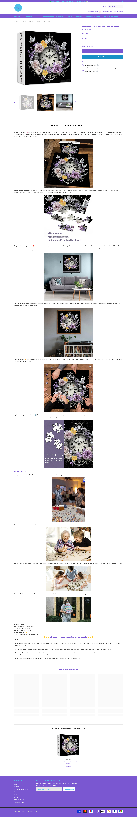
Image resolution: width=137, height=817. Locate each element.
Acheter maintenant (102, 56)
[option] (45, 56)
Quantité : (85, 39)
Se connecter (107, 11)
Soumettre (69, 789)
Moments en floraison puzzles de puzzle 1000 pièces (68, 763)
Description (55, 125)
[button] (14, 102)
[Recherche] (115, 6)
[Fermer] (135, 805)
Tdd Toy (68, 759)
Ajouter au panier (102, 51)
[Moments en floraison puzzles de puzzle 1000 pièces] (68, 744)
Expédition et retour (73, 125)
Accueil (16, 21)
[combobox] (114, 6)
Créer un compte (118, 11)
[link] (26, 712)
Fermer (122, 1)
